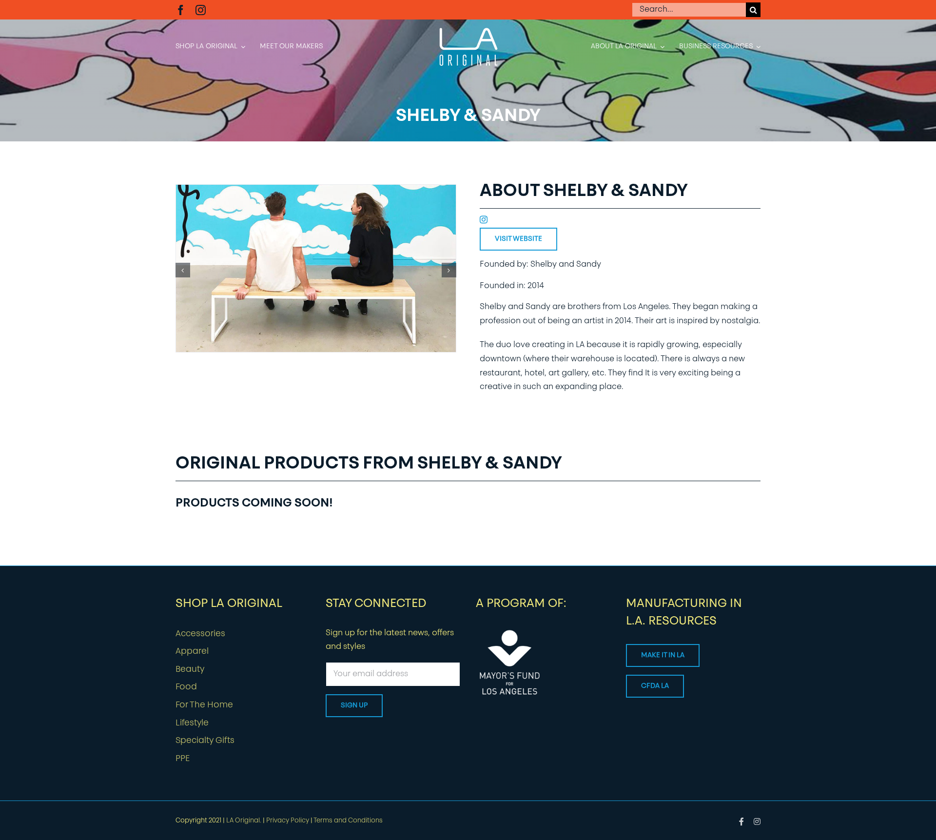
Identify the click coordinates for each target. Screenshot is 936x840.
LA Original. (243, 821)
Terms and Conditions (348, 821)
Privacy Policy (287, 821)
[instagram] (200, 10)
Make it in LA (662, 655)
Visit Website (518, 239)
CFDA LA (655, 686)
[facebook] (181, 10)
